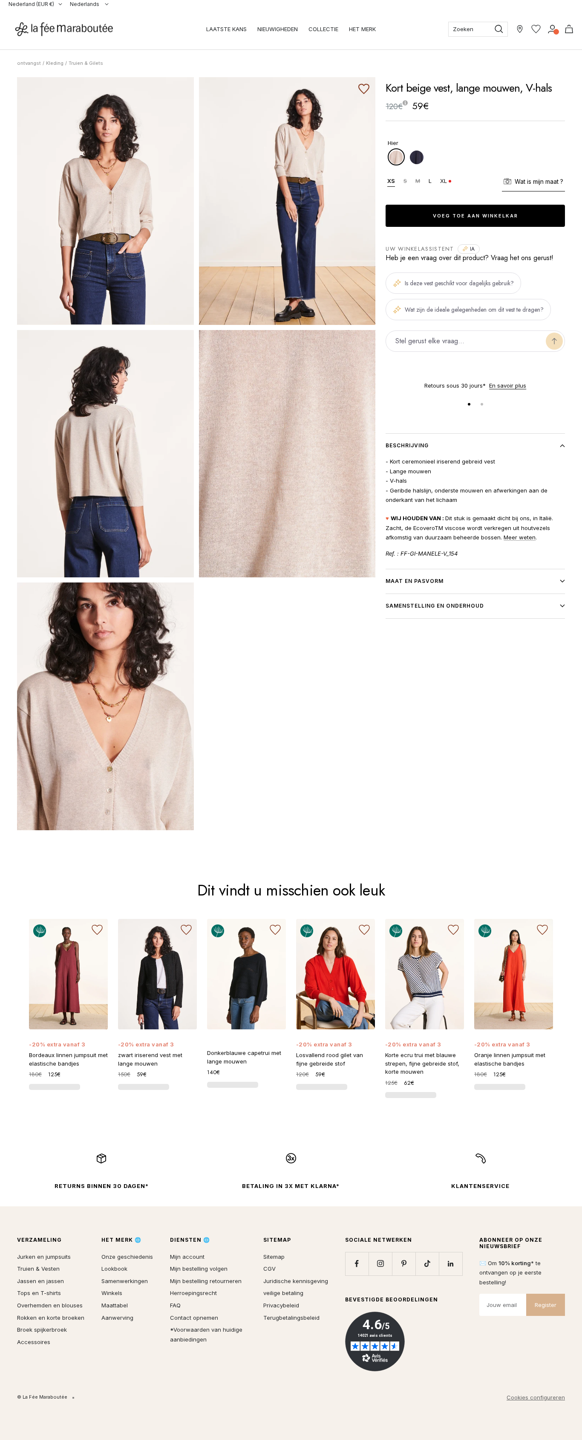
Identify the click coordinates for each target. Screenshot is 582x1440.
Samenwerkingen (124, 1281)
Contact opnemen (194, 1317)
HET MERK (362, 29)
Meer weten (520, 537)
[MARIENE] (416, 156)
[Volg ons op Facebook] (357, 1263)
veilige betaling (283, 1292)
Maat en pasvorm (415, 581)
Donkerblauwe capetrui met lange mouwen (244, 1057)
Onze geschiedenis (127, 1256)
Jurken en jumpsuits (44, 1256)
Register (545, 1304)
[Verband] (552, 29)
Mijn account (187, 1256)
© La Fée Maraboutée (42, 1397)
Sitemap (274, 1256)
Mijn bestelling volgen (199, 1268)
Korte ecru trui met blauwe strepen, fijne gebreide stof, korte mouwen (422, 1063)
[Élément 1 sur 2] (469, 404)
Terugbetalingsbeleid (291, 1317)
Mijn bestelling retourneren (206, 1281)
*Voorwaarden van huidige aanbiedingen (206, 1334)
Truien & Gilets (86, 63)
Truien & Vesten (38, 1268)
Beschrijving (407, 445)
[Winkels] (520, 29)
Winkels (111, 1292)
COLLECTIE (323, 29)
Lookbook (114, 1268)
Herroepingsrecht (193, 1292)
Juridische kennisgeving (295, 1281)
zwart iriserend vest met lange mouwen (150, 1059)
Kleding (54, 63)
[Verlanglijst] (536, 29)
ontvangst (29, 63)
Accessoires (33, 1342)
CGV (269, 1268)
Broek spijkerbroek (42, 1329)
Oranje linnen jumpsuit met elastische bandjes (509, 1059)
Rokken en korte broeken (50, 1317)
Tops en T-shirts (39, 1292)
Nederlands (85, 4)
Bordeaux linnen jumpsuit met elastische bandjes (68, 1059)
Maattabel (114, 1305)
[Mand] (569, 29)
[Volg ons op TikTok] (427, 1263)
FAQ (175, 1305)
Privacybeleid (281, 1305)
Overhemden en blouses (50, 1305)
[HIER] (396, 156)
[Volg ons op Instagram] (380, 1263)
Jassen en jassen (40, 1281)
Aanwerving (117, 1317)
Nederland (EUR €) (31, 4)
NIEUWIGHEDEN (277, 29)
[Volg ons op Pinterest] (403, 1263)
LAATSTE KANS (226, 29)
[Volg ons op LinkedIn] (450, 1263)
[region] (475, 386)
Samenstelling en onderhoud (435, 606)
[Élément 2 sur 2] (482, 404)
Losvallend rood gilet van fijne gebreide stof (329, 1059)
